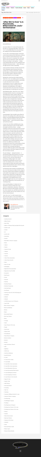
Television (6, 392)
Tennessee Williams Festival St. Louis (11, 394)
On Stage (6, 320)
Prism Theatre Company (9, 335)
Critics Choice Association (9, 257)
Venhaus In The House (8, 420)
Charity (5, 247)
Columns (6, 251)
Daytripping (6, 266)
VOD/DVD (6, 422)
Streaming (6, 387)
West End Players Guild (9, 426)
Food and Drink (7, 288)
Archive (5, 229)
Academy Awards (7, 219)
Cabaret (6, 244)
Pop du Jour (6, 329)
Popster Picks (7, 331)
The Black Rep (7, 398)
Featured (11, 17)
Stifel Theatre (7, 383)
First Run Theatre (7, 283)
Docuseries (6, 273)
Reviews (19, 17)
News (28, 7)
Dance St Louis (7, 264)
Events (32, 7)
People (5, 327)
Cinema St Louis (7, 249)
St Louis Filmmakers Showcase (10, 368)
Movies (8, 7)
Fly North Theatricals (8, 286)
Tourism (6, 413)
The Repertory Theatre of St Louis (11, 407)
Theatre (12, 7)
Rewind (5, 342)
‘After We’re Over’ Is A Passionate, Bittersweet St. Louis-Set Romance (13, 25)
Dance (5, 262)
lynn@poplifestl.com (4, 0)
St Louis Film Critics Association (10, 363)
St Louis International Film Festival (11, 370)
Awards (5, 238)
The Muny (6, 402)
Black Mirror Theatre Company (10, 240)
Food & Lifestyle (18, 7)
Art (5, 231)
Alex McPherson (7, 29)
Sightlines (6, 348)
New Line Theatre (8, 316)
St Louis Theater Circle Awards (10, 376)
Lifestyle (6, 296)
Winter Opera (7, 428)
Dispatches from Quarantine (10, 268)
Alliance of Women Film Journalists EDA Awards (14, 225)
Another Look (7, 227)
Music (24, 7)
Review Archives (7, 337)
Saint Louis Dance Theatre (9, 344)
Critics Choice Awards (8, 260)
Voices (3, 10)
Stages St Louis (7, 379)
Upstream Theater (8, 418)
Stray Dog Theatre (8, 385)
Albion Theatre (7, 221)
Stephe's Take (7, 381)
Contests (6, 255)
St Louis (5, 357)
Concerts (6, 253)
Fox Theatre (6, 290)
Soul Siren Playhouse (8, 353)
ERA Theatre (6, 275)
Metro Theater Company (9, 305)
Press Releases (7, 333)
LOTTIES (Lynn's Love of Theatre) (11, 301)
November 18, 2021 (15, 29)
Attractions (6, 236)
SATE (5, 346)
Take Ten (6, 389)
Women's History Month (9, 431)
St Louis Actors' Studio (8, 359)
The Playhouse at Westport (9, 405)
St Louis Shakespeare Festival (10, 372)
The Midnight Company (9, 400)
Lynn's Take (6, 303)
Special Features (7, 355)
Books (5, 242)
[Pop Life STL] (5, 4)
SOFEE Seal (6, 350)
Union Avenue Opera (8, 415)
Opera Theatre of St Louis (9, 325)
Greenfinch (6, 294)
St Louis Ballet (7, 361)
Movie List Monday (8, 307)
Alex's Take (5, 17)
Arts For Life (6, 234)
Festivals (6, 281)
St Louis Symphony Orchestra (10, 374)
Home (4, 7)
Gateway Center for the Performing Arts (12, 292)
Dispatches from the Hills (9, 270)
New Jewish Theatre (8, 314)
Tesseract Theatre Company (10, 396)
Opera (5, 322)
